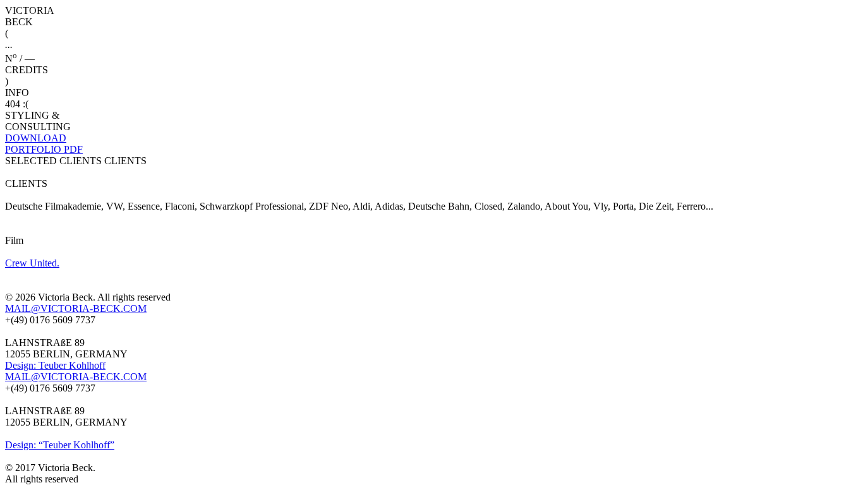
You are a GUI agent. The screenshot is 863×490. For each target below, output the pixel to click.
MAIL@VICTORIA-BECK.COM (76, 308)
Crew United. (32, 263)
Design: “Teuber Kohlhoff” (59, 444)
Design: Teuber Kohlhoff (55, 365)
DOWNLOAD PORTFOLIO (44, 144)
